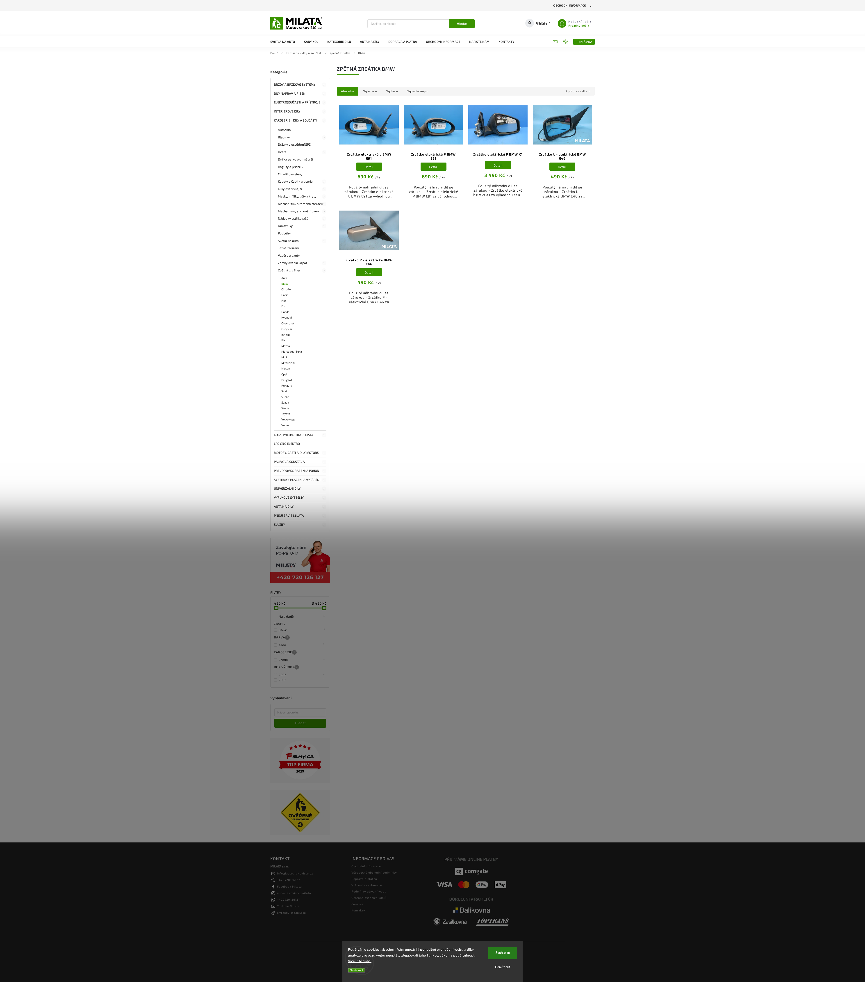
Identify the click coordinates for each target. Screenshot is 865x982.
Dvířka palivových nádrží (295, 159)
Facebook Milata (289, 886)
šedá (302, 645)
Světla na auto (288, 241)
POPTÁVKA (584, 42)
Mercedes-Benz (291, 351)
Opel (284, 374)
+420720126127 (288, 880)
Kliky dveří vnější (290, 189)
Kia (283, 340)
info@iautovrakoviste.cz (295, 873)
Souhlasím (503, 952)
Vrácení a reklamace (366, 885)
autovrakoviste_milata (294, 893)
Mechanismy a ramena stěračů (300, 204)
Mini (284, 357)
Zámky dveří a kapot (292, 263)
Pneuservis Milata (289, 515)
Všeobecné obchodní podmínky (374, 872)
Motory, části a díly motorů (296, 452)
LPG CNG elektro (287, 443)
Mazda (285, 346)
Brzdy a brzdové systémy (294, 84)
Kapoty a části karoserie (295, 181)
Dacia (285, 295)
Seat (284, 391)
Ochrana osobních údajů (369, 897)
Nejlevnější (370, 91)
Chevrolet (287, 323)
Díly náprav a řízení (290, 93)
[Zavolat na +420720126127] (566, 41)
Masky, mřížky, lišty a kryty (297, 196)
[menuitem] (285, 41)
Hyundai (286, 317)
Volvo (285, 425)
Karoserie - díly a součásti (295, 120)
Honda (285, 312)
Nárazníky (285, 226)
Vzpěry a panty (289, 255)
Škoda (285, 408)
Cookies (357, 904)
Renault (286, 385)
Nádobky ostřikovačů (293, 218)
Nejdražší (392, 91)
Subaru (286, 397)
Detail (369, 167)
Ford (284, 306)
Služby (279, 524)
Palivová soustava (289, 461)
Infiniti (285, 334)
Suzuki (285, 402)
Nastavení (356, 970)
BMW (284, 283)
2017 (302, 680)
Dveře (282, 152)
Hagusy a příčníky (290, 167)
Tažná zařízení (288, 248)
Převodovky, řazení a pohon (296, 471)
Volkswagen (289, 419)
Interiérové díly (287, 111)
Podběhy (284, 233)
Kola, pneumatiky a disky (294, 435)
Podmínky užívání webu (368, 891)
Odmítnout (502, 967)
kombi (302, 660)
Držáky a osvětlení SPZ (294, 144)
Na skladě (302, 616)
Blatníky (284, 137)
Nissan (285, 368)
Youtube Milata (288, 906)
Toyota (285, 413)
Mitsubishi (288, 363)
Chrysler (286, 329)
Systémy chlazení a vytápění (297, 480)
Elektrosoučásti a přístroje (297, 102)
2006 (302, 674)
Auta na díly (284, 506)
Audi (284, 278)
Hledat (462, 23)
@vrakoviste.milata (291, 912)
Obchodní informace (569, 5)
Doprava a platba (364, 879)
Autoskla (284, 130)
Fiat (283, 300)
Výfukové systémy (289, 497)
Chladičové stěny (290, 174)
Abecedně (347, 91)
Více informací (359, 961)
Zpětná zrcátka (289, 270)
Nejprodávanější (417, 91)
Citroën (286, 289)
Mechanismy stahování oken (298, 211)
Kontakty (358, 910)
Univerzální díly (287, 488)
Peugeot (286, 380)
